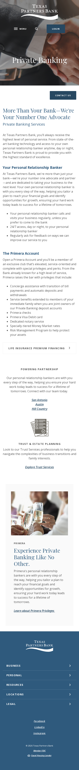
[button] (63, 95)
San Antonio (39, 400)
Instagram (39, 733)
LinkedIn (39, 727)
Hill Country (39, 409)
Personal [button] (14, 675)
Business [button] (13, 665)
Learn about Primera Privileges (34, 611)
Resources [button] (15, 685)
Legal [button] (11, 704)
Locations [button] (15, 694)
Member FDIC (39, 750)
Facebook (39, 721)
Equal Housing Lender (41, 755)
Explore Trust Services (39, 467)
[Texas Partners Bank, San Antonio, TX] (39, 12)
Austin (39, 404)
